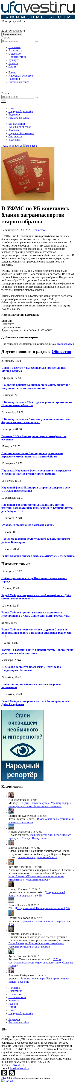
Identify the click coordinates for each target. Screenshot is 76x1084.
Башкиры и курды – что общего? (37, 857)
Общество (14, 53)
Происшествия (17, 56)
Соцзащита (15, 136)
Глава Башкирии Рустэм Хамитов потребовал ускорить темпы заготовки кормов (36, 945)
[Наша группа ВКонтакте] (4, 1074)
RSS (34, 145)
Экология (14, 139)
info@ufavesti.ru (19, 1068)
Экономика (15, 50)
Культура (13, 60)
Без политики (16, 123)
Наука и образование (21, 133)
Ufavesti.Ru (17, 1064)
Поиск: (5, 37)
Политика (14, 47)
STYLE (8, 1077)
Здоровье (13, 130)
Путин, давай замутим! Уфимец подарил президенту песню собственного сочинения (40, 804)
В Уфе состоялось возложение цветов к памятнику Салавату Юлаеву (40, 962)
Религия (13, 63)
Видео (12, 72)
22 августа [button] (7, 21)
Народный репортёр (20, 75)
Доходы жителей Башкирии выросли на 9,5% (36, 894)
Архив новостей (12, 145)
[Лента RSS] (12, 1074)
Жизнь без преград (19, 126)
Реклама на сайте (18, 81)
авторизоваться (64, 343)
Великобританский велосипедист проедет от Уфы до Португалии (39, 836)
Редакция (14, 78)
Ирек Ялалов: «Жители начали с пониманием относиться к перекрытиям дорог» (36, 878)
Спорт (12, 66)
